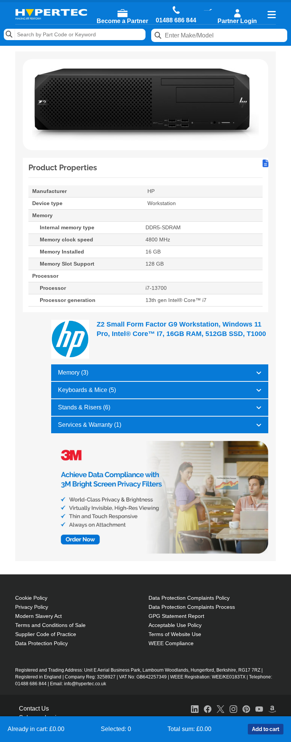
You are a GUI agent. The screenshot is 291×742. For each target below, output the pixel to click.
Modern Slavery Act (38, 616)
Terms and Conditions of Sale (50, 625)
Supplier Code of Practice (45, 634)
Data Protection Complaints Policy (189, 598)
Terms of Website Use (175, 634)
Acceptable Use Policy (175, 625)
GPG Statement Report (176, 616)
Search (9, 34)
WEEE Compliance (171, 643)
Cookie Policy (31, 598)
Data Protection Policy (41, 643)
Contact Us (34, 708)
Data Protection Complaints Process (192, 607)
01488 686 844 (176, 20)
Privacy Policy (31, 607)
